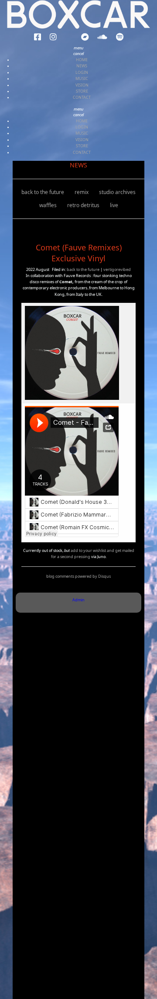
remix (82, 192)
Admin (78, 600)
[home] (78, 14)
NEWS (81, 66)
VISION (82, 85)
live (114, 205)
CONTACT (82, 97)
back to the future (42, 192)
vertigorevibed (117, 269)
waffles (48, 205)
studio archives (117, 192)
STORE (82, 91)
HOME (82, 59)
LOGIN (81, 72)
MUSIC (81, 78)
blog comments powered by (78, 576)
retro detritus (83, 205)
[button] (37, 37)
